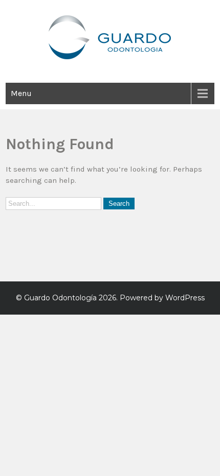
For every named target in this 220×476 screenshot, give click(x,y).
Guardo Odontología (60, 297)
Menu (21, 93)
